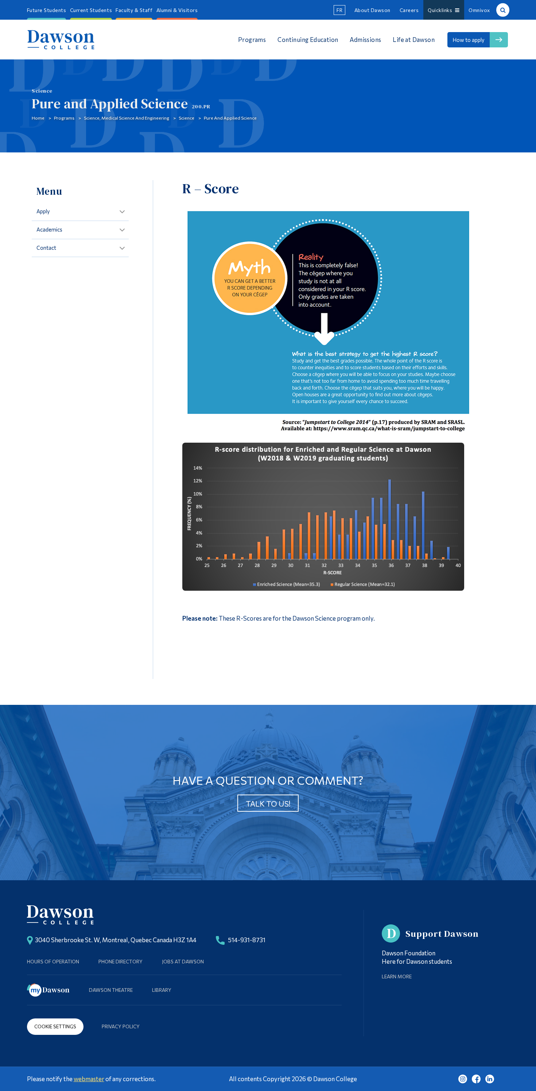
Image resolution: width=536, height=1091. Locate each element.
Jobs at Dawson (183, 961)
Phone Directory (120, 961)
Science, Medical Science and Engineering (126, 118)
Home (38, 118)
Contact (46, 247)
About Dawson (372, 10)
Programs (64, 118)
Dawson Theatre (111, 990)
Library (161, 990)
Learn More (397, 976)
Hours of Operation (53, 961)
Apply (43, 211)
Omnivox (479, 10)
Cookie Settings (55, 1026)
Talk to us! (268, 803)
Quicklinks (441, 10)
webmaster (89, 1078)
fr (339, 10)
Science (186, 118)
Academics (49, 229)
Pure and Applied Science (230, 118)
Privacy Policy (121, 1026)
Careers (409, 10)
